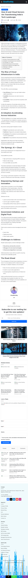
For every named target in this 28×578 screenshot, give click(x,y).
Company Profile (4, 506)
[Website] (14, 297)
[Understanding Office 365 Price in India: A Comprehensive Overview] (5, 466)
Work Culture (3, 516)
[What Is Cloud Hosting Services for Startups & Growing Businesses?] (7, 385)
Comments (22, 448)
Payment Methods (5, 514)
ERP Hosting (3, 531)
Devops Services (4, 556)
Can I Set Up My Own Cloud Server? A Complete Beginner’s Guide (7, 375)
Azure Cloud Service (5, 539)
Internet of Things (4, 552)
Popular (4, 448)
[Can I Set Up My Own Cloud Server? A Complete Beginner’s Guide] (7, 369)
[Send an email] (8, 20)
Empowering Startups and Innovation (10, 63)
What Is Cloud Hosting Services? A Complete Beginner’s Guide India (20, 391)
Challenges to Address (7, 66)
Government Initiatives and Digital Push (11, 65)
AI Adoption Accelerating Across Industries (12, 60)
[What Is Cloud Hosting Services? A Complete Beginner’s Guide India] (21, 385)
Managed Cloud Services (6, 537)
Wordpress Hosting (5, 529)
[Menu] (1, 2)
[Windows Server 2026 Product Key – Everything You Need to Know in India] (5, 477)
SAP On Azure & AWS (5, 533)
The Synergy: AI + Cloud (8, 62)
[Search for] (26, 2)
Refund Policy (4, 510)
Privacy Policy (4, 508)
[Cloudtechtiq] (8, 2)
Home (3, 6)
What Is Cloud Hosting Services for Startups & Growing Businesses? (6, 391)
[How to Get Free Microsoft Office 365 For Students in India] (5, 460)
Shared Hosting (4, 525)
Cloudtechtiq (5, 20)
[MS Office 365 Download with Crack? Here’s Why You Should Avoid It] (5, 454)
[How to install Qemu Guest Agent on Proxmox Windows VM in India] (5, 471)
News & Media (4, 548)
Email (2, 426)
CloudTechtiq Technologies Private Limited (14, 562)
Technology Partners (5, 546)
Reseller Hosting (4, 527)
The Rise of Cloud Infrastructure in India (11, 59)
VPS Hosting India (4, 535)
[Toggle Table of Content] (19, 58)
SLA (2, 512)
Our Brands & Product (5, 550)
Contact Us (3, 518)
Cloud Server (8, 6)
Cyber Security (4, 554)
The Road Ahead (6, 68)
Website (2, 432)
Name (2, 420)
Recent (13, 448)
